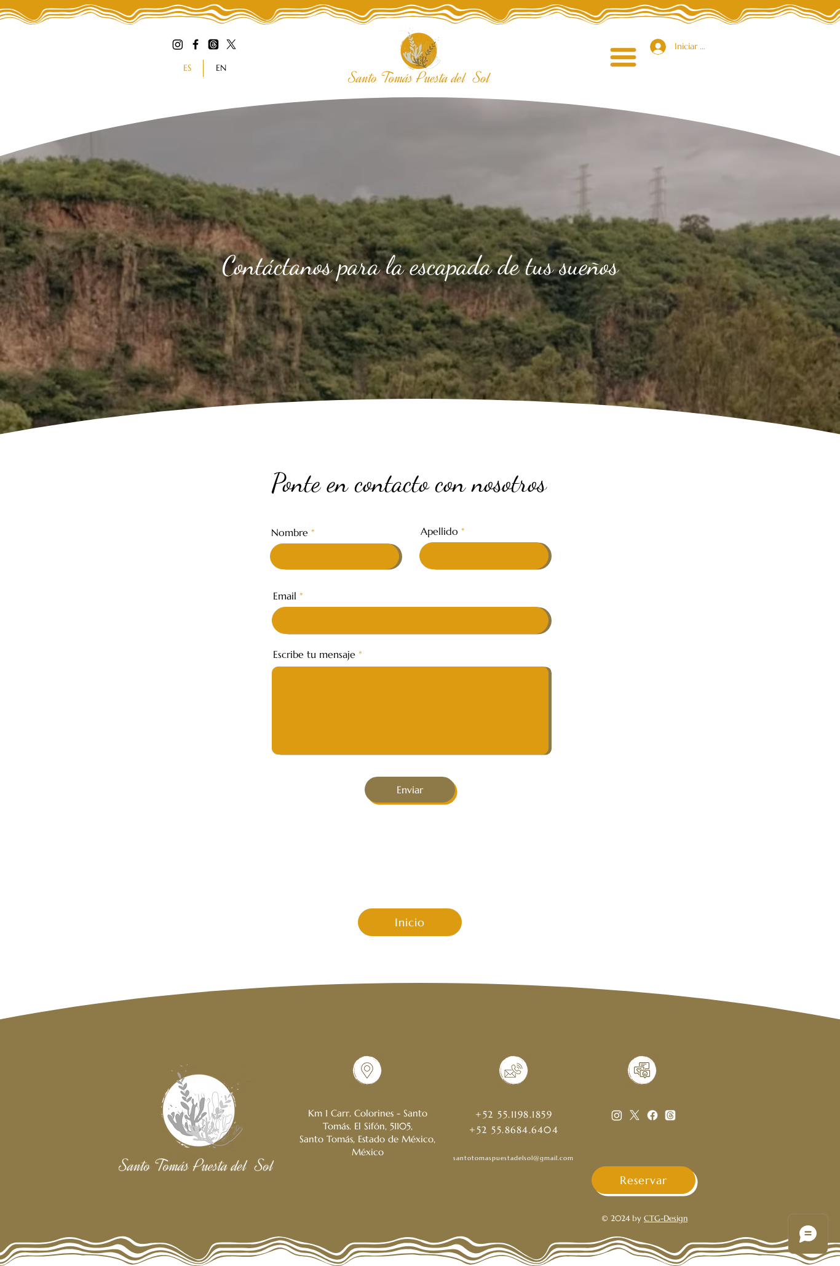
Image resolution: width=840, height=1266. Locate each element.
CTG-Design (665, 1218)
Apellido (439, 531)
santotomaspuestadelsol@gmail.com (513, 1158)
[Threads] (213, 44)
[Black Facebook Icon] (195, 44)
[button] (623, 57)
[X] (231, 44)
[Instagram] (177, 44)
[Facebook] (652, 1115)
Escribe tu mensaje (314, 654)
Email (284, 596)
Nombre (289, 532)
